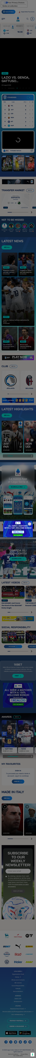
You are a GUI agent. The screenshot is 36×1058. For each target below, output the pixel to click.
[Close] (29, 524)
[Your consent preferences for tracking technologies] (32, 1054)
